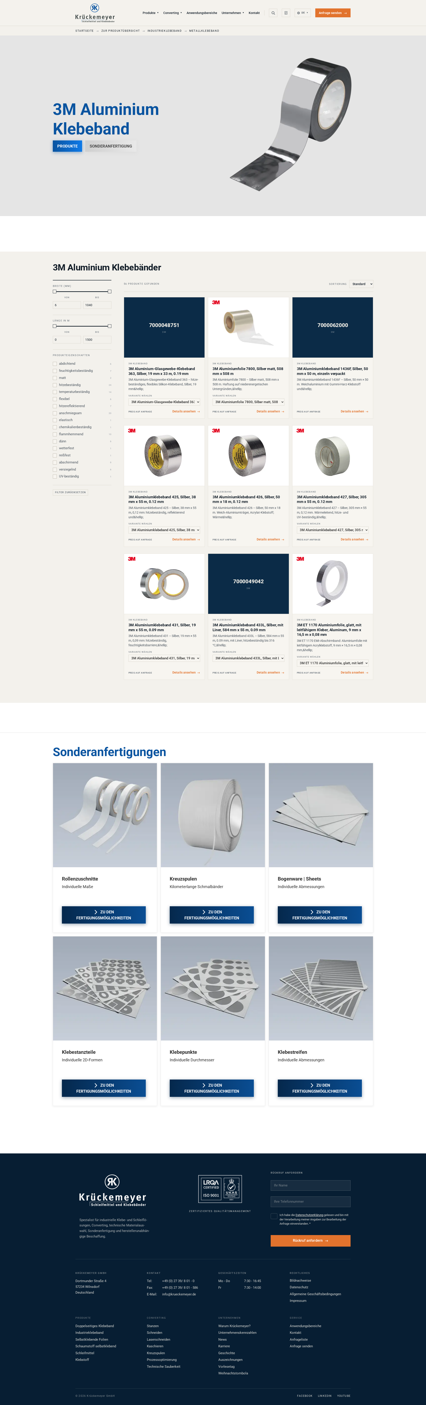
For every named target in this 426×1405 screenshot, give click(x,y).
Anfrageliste (299, 1340)
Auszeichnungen (230, 1360)
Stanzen (153, 1326)
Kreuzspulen (156, 1353)
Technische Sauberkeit (163, 1367)
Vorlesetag (226, 1367)
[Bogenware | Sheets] (321, 815)
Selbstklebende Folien (91, 1340)
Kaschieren (155, 1346)
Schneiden (154, 1333)
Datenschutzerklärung (309, 1215)
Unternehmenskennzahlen (237, 1333)
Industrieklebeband (165, 30)
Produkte (151, 13)
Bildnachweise (300, 1281)
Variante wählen (140, 395)
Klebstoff (82, 1360)
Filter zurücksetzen (70, 492)
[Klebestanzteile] (105, 988)
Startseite (84, 30)
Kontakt (254, 13)
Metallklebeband (204, 30)
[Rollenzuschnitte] (105, 815)
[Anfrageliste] (286, 13)
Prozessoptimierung (162, 1360)
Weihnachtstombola (233, 1373)
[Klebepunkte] (213, 988)
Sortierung (338, 284)
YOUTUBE (344, 1395)
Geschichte (226, 1353)
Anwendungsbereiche (202, 13)
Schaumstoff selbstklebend (95, 1346)
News (222, 1340)
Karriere (224, 1346)
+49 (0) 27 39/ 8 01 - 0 (178, 1281)
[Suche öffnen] (273, 13)
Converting (172, 13)
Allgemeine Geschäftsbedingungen (315, 1294)
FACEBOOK (305, 1395)
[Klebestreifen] (321, 988)
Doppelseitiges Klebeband (94, 1326)
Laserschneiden (158, 1340)
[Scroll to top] (416, 1395)
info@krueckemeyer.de (179, 1294)
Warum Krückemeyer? (234, 1326)
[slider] (54, 291)
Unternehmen (233, 13)
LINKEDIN (325, 1395)
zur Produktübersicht (120, 30)
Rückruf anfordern (308, 1241)
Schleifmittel (84, 1353)
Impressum (298, 1301)
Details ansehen (186, 411)
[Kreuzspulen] (213, 815)
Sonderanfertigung (111, 146)
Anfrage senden (333, 13)
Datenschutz (299, 1287)
